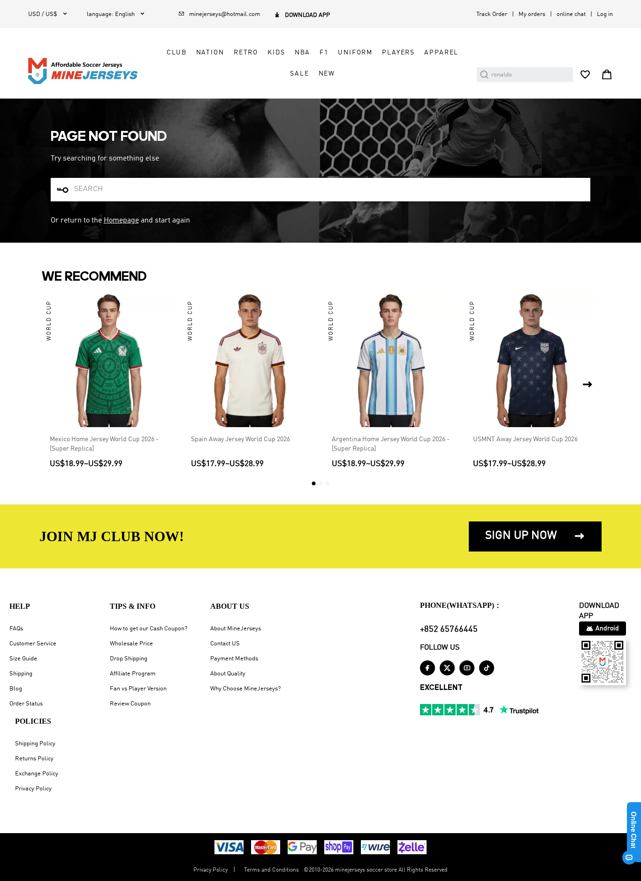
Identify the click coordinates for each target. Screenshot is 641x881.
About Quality (227, 674)
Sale (299, 73)
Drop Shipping (128, 659)
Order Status (26, 704)
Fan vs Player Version (138, 689)
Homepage (121, 220)
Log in (605, 14)
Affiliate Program (132, 674)
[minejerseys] (88, 70)
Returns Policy (34, 759)
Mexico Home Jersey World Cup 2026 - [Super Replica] (104, 444)
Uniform (355, 52)
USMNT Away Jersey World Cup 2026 (525, 439)
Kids (276, 52)
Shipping (20, 674)
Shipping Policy (35, 744)
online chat (571, 14)
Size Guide (23, 659)
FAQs (16, 629)
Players (398, 52)
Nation (210, 52)
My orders (532, 14)
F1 (324, 52)
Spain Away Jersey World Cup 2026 (240, 439)
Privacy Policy (33, 789)
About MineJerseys (235, 629)
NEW (327, 73)
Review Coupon (130, 704)
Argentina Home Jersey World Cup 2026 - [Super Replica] (391, 444)
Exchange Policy (36, 774)
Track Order (491, 14)
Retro (246, 52)
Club (176, 52)
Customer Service (32, 644)
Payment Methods (234, 659)
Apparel (441, 52)
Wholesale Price (131, 644)
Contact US (225, 644)
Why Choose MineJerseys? (245, 689)
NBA (303, 52)
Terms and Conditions (271, 870)
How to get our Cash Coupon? (148, 629)
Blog (15, 689)
